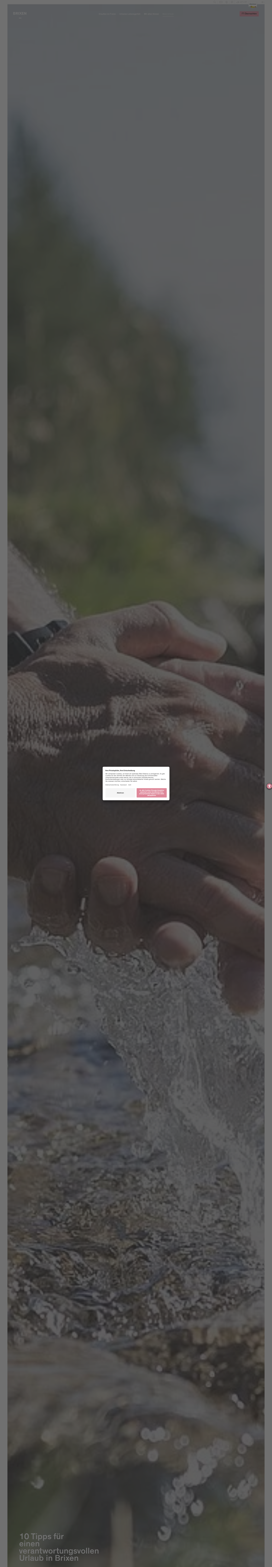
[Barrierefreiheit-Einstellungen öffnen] (269, 786)
